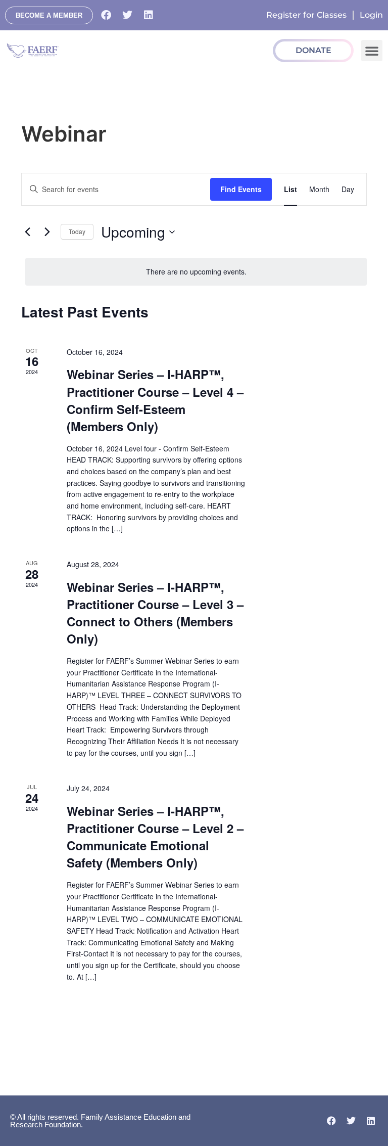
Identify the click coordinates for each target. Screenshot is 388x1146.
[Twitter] (127, 15)
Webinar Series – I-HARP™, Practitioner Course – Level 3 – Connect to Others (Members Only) (155, 612)
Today (77, 231)
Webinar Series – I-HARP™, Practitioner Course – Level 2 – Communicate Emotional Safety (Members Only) (155, 836)
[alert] (196, 272)
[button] (371, 50)
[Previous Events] (27, 232)
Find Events (241, 189)
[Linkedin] (148, 15)
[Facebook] (106, 15)
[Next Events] (47, 232)
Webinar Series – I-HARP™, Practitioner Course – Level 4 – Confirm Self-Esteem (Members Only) (155, 399)
